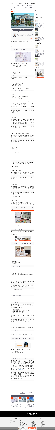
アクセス (42, 420)
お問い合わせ (42, 426)
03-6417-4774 (32, 413)
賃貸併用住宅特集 (33, 426)
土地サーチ (32, 421)
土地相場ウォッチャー (33, 422)
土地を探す (32, 420)
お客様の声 (21, 421)
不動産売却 (32, 423)
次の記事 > (30, 392)
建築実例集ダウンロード (22, 423)
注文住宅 (12, 11)
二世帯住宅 (36, 10)
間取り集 (21, 420)
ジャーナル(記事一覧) (33, 424)
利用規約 (42, 423)
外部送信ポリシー (43, 425)
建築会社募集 (21, 425)
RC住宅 (36, 14)
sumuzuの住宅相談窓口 (12, 421)
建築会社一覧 (21, 369)
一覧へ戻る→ (22, 392)
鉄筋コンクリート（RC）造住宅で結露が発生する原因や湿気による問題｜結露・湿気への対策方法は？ (41, 34)
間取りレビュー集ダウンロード (23, 424)
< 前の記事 (15, 392)
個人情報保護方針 (43, 424)
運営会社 (42, 422)
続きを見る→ (31, 38)
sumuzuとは (11, 422)
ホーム (11, 420)
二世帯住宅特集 (33, 425)
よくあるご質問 (42, 421)
